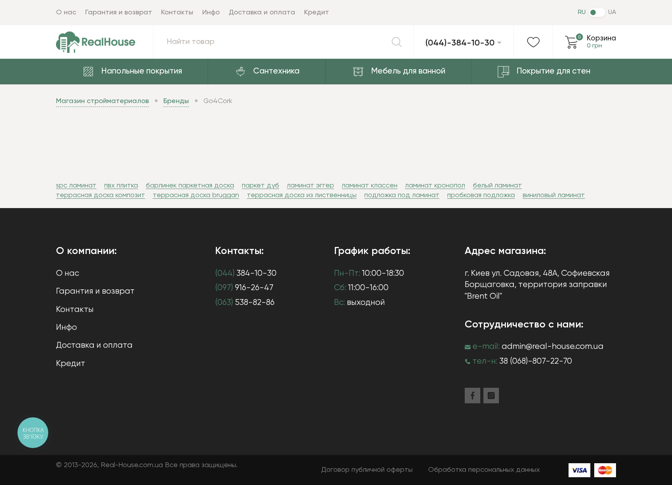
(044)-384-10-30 (460, 43)
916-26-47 (244, 288)
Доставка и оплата (262, 12)
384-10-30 (245, 274)
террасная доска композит (100, 195)
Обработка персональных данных (484, 469)
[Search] (396, 42)
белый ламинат (497, 185)
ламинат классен (369, 185)
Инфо (211, 12)
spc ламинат (76, 185)
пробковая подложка (481, 195)
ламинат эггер (310, 185)
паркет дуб (260, 185)
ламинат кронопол (435, 185)
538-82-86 (245, 303)
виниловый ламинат (554, 195)
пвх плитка (121, 185)
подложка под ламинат (401, 195)
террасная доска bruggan (196, 195)
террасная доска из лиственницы (302, 195)
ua (612, 12)
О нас (66, 12)
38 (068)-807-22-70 (535, 361)
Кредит (316, 12)
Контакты (177, 12)
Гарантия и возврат (118, 12)
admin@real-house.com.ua (553, 347)
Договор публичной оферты (367, 469)
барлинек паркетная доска (190, 185)
